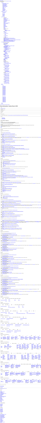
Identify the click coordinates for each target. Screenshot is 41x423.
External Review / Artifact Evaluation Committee (9, 45)
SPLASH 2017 (4, 91)
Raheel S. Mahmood (7, 205)
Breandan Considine (4, 175)
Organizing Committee (7, 65)
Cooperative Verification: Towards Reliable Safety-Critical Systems (11, 196)
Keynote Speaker (6, 70)
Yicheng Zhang (6, 222)
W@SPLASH (1, 399)
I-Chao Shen (6, 183)
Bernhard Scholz (35, 291)
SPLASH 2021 (4, 89)
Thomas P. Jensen (8, 250)
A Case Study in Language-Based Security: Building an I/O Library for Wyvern (10, 267)
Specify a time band (8, 126)
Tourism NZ (4, 10)
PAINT (4, 132)
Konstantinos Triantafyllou (27, 264)
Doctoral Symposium (6, 23)
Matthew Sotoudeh (5, 266)
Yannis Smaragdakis (4, 264)
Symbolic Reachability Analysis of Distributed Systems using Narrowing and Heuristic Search (12, 211)
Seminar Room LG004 (8, 132)
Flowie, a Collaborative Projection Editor (7, 184)
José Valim (3, 187)
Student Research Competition (3, 396)
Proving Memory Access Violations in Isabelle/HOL (8, 213)
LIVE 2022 (1, 409)
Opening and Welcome (6, 18)
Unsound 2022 (1, 411)
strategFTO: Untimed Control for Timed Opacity (8, 206)
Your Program (4, 12)
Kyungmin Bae (9, 212)
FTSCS (5, 195)
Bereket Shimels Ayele (37, 221)
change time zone (20, 128)
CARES (4, 28)
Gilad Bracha (3, 191)
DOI (2, 135)
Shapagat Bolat (15, 207)
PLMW (4, 25)
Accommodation (4, 9)
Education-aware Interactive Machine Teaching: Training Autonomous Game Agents (11, 182)
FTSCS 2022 (1, 408)
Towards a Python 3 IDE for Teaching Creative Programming (8, 147)
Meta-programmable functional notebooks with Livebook (9, 186)
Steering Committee (6, 43)
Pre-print (4, 140)
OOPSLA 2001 (4, 101)
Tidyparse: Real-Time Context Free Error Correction (8, 174)
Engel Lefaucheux (28, 207)
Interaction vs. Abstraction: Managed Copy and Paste (8, 141)
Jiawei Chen (3, 221)
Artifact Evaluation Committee (8, 63)
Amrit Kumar (15, 294)
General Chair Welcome (5, 4)
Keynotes (5, 24)
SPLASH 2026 (4, 86)
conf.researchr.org (3, 388)
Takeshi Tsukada (3, 282)
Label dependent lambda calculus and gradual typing (7, 256)
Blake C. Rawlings (25, 205)
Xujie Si (17, 175)
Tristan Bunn (3, 148)
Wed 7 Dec (4, 14)
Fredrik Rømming (10, 202)
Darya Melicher (11, 268)
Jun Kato (4, 168)
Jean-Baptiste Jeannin (17, 222)
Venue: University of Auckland (6, 3)
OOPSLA (1, 391)
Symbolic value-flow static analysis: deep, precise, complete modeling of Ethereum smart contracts (12, 263)
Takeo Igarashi (33, 183)
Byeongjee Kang (3, 212)
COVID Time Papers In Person (7, 242)
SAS (5, 34)
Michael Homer (3, 156)
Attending (2, 2)
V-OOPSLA (1, 392)
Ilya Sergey (21, 294)
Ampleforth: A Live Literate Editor (6, 190)
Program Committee (7, 49)
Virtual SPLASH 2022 (5, 6)
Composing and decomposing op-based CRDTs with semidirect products (9, 234)
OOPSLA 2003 (4, 100)
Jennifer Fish (3, 268)
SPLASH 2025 (4, 87)
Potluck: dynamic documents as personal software (9, 163)
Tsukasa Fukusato (9, 183)
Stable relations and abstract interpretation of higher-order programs (9, 249)
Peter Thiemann (5, 233)
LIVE (9, 160)
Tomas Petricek (9, 142)
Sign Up (1, 422)
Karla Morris (16, 205)
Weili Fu (3, 257)
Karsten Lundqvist (22, 148)
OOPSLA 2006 (4, 98)
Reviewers (6, 53)
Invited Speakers (6, 67)
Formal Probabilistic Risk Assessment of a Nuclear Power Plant (9, 223)
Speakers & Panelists (7, 57)
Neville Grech (11, 264)
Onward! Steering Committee (8, 48)
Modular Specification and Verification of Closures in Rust (8, 258)
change (8, 159)
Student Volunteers (5, 26)
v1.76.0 (5, 388)
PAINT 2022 (1, 410)
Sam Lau (18, 168)
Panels (0, 397)
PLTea (0, 400)
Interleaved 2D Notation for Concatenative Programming (8, 155)
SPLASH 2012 (4, 94)
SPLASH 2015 (4, 92)
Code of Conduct (4, 7)
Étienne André (3, 207)
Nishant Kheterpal (4, 229)
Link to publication (4, 173)
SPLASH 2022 (1, 104)
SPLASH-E (1, 398)
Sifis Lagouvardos (19, 264)
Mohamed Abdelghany (4, 224)
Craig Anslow (12, 148)
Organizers (6, 52)
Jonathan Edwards (4, 142)
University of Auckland (7, 104)
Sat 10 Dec (4, 16)
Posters (4, 22)
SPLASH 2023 (4, 88)
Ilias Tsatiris (34, 264)
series (3, 104)
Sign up (2, 103)
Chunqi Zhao (3, 183)
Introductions (4, 165)
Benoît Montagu (3, 250)
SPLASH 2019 (4, 90)
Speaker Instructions (4, 5)
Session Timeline (3, 118)
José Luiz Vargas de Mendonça (15, 221)
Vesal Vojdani (5, 238)
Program (2, 11)
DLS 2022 (1, 404)
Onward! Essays (5, 20)
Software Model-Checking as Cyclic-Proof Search (7, 281)
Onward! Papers (1, 394)
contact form (1, 387)
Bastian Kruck (3, 146)
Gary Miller (3, 185)
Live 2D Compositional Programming (7, 188)
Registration (4, 8)
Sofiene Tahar (12, 224)
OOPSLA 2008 (4, 97)
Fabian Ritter (3, 280)
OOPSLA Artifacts (5, 19)
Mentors (6, 58)
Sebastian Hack (12, 280)
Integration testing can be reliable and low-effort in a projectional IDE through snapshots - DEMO (13, 145)
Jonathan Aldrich (16, 268)
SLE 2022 (1, 406)
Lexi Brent (3, 291)
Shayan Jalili (26, 221)
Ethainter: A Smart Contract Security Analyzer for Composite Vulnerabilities (10, 290)
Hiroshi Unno (10, 282)
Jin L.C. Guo (11, 175)
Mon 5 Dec (4, 13)
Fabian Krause (11, 257)
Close (1, 127)
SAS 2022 (1, 405)
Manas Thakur (5, 255)
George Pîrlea (3, 294)
